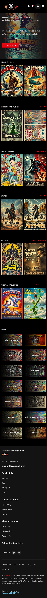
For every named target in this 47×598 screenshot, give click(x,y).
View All (43, 107)
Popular (4, 514)
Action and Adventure (12, 340)
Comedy (35, 355)
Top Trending (6, 505)
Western (35, 433)
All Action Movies (40, 285)
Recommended (7, 509)
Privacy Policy (7, 531)
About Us (5, 478)
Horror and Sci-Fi (35, 371)
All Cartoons (41, 151)
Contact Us (6, 526)
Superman (11, 417)
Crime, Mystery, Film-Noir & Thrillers (12, 371)
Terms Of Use (6, 536)
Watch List (5, 569)
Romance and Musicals (12, 402)
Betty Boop (12, 355)
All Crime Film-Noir (39, 240)
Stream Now (8, 42)
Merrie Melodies (12, 386)
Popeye (35, 386)
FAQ (3, 493)
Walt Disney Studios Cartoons (35, 417)
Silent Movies (35, 402)
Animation (35, 340)
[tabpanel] (23, 29)
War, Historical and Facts (11, 433)
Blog (3, 483)
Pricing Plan (6, 488)
